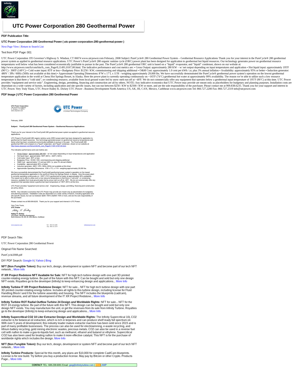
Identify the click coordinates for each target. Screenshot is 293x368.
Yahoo (40, 260)
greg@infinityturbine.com (81, 365)
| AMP (104, 365)
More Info (19, 269)
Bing (48, 260)
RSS (98, 365)
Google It (28, 260)
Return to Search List (32, 46)
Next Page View (10, 46)
